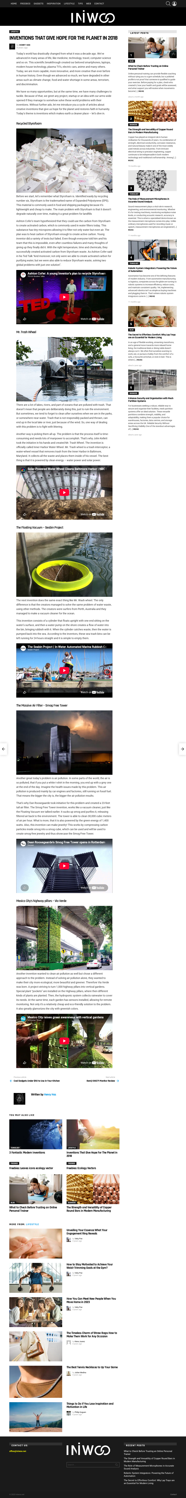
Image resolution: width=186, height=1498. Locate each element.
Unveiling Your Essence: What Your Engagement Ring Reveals (87, 1231)
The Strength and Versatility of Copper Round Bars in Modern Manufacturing (89, 1209)
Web (88, 3)
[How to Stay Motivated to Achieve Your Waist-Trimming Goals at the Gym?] (35, 1278)
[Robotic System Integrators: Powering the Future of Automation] (152, 250)
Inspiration (54, 3)
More (141, 91)
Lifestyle (69, 3)
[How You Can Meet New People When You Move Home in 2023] (35, 1312)
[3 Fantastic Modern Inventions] (35, 1134)
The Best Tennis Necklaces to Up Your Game (92, 1367)
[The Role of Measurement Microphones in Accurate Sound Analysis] (152, 180)
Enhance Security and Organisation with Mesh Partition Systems (150, 400)
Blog (13, 1202)
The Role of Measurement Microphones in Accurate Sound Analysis (148, 200)
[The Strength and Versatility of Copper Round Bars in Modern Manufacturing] (93, 1189)
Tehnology (15, 1148)
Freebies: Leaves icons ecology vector (31, 1168)
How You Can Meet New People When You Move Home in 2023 (91, 1300)
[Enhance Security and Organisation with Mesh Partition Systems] (152, 380)
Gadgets (38, 3)
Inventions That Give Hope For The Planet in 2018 (92, 1154)
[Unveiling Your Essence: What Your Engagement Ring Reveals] (35, 1244)
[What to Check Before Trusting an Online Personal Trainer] (35, 1189)
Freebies (25, 3)
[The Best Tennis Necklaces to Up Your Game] (35, 1382)
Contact (99, 3)
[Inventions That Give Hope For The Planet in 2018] (93, 1134)
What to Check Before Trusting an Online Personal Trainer (33, 1209)
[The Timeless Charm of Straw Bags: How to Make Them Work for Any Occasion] (35, 1346)
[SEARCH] (168, 3)
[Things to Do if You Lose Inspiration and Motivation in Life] (35, 1417)
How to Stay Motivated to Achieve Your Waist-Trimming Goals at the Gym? (90, 1266)
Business (72, 1202)
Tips (80, 3)
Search (116, 1465)
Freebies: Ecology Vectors (81, 1168)
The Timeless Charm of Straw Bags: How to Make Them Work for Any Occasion (92, 1334)
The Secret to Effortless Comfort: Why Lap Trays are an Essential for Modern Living (152, 336)
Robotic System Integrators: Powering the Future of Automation (152, 269)
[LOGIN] (174, 3)
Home (14, 3)
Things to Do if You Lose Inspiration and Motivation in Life (90, 1405)
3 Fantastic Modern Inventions (27, 1153)
